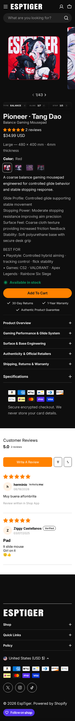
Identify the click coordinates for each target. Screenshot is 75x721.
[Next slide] (45, 94)
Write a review (28, 462)
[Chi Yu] (30, 168)
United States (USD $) (27, 658)
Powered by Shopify (50, 703)
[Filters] (58, 462)
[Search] (66, 17)
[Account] (61, 6)
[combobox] (37, 18)
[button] (14, 130)
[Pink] (18, 168)
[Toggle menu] (5, 6)
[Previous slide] (33, 94)
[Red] (7, 168)
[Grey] (41, 168)
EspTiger (24, 703)
